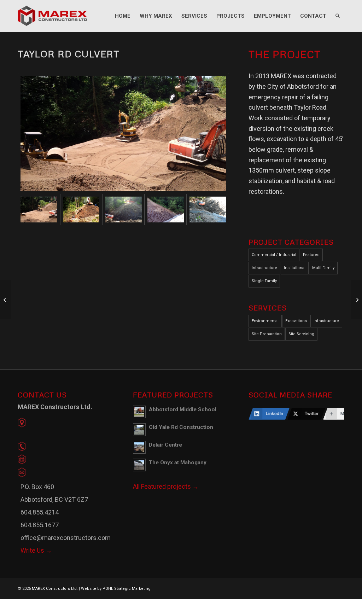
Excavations (296, 321)
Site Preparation (267, 334)
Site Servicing (301, 334)
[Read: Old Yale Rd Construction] (139, 429)
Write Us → (36, 550)
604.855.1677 (40, 525)
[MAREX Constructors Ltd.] (52, 16)
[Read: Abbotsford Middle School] (139, 412)
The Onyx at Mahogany (177, 462)
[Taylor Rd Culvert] (123, 133)
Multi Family (323, 268)
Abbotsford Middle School (182, 409)
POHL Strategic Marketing (127, 588)
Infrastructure (264, 268)
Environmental (265, 321)
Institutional (294, 268)
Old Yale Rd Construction (181, 427)
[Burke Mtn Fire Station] (5, 299)
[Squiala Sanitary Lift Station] (356, 299)
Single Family (264, 281)
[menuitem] (122, 16)
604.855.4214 (40, 512)
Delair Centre (165, 445)
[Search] (337, 16)
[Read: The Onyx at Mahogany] (139, 465)
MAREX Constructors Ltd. (55, 588)
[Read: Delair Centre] (139, 447)
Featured (311, 254)
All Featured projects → (166, 486)
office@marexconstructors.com (66, 537)
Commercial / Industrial (274, 254)
